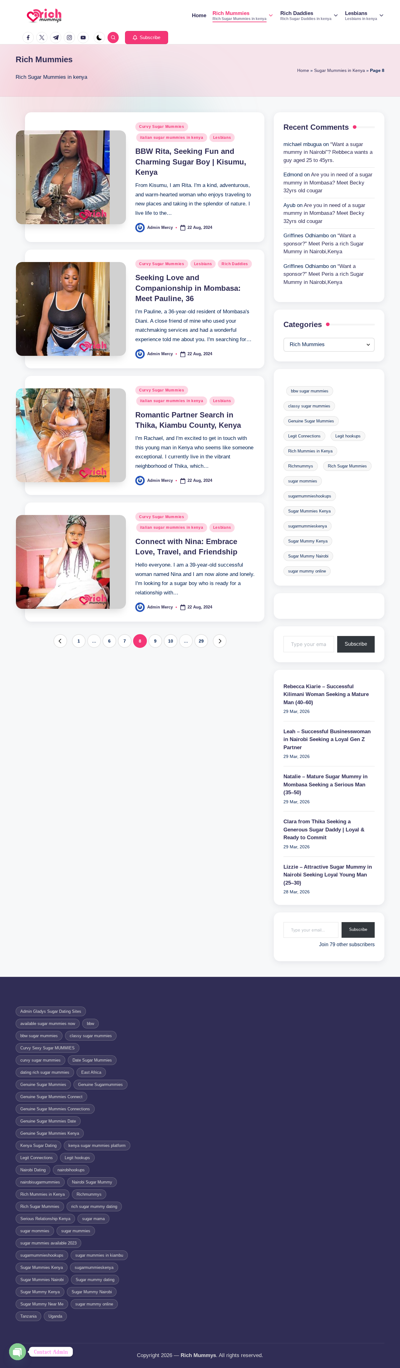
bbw (90, 1023)
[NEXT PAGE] (220, 641)
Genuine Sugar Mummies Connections (55, 1109)
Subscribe (356, 644)
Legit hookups (348, 436)
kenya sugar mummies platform (97, 1145)
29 (201, 641)
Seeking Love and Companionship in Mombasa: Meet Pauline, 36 (188, 288)
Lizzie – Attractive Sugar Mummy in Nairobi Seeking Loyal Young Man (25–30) (327, 875)
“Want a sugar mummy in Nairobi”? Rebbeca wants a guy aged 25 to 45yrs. (327, 152)
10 (170, 641)
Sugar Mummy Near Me (41, 1304)
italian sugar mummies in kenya (171, 137)
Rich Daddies (235, 264)
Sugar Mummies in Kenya (339, 70)
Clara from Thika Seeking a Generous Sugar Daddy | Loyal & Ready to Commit (323, 829)
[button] (146, 37)
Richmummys (300, 466)
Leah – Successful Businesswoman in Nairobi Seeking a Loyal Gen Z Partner (327, 739)
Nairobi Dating (33, 1170)
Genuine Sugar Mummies (311, 421)
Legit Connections (304, 436)
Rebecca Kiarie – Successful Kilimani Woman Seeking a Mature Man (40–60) (326, 694)
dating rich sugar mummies (44, 1072)
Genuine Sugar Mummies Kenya (49, 1133)
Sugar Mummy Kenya (308, 541)
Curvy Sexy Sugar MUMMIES (47, 1048)
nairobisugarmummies (40, 1182)
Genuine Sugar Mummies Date (48, 1121)
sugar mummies (75, 1231)
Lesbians (222, 137)
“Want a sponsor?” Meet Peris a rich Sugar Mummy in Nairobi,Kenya (323, 244)
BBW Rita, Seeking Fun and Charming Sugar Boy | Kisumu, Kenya (190, 161)
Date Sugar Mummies (92, 1060)
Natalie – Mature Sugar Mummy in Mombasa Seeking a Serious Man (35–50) (325, 784)
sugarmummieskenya (307, 526)
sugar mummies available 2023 (48, 1243)
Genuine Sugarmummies (100, 1084)
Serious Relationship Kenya (45, 1218)
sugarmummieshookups (309, 496)
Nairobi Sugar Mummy (92, 1182)
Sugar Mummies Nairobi (42, 1279)
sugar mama (93, 1218)
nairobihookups (71, 1170)
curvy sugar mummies (40, 1060)
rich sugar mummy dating (94, 1206)
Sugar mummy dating (95, 1279)
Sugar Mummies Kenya (309, 511)
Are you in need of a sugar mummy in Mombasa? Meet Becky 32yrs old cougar (327, 183)
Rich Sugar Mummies (347, 466)
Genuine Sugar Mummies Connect (51, 1096)
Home (303, 70)
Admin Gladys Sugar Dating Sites (50, 1011)
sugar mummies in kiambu (99, 1255)
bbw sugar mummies (309, 391)
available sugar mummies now (47, 1023)
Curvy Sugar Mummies (161, 126)
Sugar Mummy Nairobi (308, 556)
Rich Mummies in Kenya (310, 451)
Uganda (55, 1316)
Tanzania (28, 1316)
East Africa (91, 1072)
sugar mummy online (307, 571)
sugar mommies (302, 481)
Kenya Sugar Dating (38, 1145)
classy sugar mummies (309, 406)
